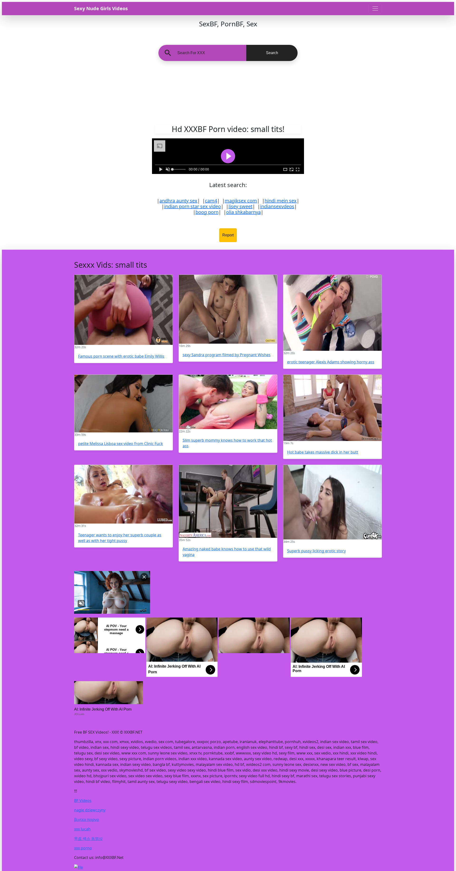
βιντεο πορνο (86, 819)
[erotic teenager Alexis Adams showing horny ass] (332, 313)
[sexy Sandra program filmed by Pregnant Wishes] (228, 309)
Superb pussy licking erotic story (316, 550)
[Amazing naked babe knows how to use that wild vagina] (228, 501)
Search (272, 53)
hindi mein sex (281, 200)
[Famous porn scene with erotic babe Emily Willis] (123, 310)
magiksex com (241, 200)
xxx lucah (82, 829)
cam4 (211, 200)
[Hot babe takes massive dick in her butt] (332, 408)
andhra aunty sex (178, 200)
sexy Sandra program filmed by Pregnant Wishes (227, 354)
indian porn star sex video (192, 206)
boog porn (206, 212)
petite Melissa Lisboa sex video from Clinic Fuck (120, 443)
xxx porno (83, 848)
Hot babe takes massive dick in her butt (322, 452)
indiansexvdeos (277, 206)
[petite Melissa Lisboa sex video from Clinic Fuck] (123, 403)
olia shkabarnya (243, 212)
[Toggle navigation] (375, 8)
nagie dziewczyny (89, 810)
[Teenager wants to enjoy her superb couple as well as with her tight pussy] (123, 494)
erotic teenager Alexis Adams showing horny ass (330, 362)
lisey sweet (240, 206)
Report (228, 235)
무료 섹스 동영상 (88, 838)
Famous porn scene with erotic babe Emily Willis (121, 356)
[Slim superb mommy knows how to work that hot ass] (228, 402)
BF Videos (82, 800)
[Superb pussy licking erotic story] (332, 502)
